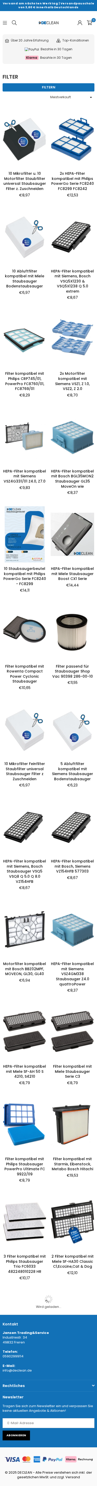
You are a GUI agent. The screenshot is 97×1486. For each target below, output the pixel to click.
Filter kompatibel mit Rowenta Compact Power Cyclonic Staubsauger (24, 674)
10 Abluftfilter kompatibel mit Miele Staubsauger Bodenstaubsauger (24, 279)
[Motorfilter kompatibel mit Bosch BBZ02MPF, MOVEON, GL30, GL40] (24, 929)
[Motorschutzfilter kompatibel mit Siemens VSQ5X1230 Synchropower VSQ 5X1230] (72, 1417)
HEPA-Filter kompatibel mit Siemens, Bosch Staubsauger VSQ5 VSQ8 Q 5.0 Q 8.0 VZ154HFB (24, 871)
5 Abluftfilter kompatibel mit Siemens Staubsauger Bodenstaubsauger (72, 771)
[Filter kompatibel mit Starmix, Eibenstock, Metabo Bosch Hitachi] (72, 1125)
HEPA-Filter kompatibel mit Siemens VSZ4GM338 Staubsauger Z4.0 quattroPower (72, 973)
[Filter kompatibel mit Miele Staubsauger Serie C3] (72, 1032)
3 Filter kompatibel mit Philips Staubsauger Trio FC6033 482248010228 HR (25, 1264)
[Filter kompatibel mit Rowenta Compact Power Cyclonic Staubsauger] (24, 632)
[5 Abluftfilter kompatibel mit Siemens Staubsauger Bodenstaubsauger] (72, 729)
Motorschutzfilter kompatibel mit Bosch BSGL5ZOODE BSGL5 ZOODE (24, 1459)
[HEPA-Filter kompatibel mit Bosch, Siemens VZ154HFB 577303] (72, 827)
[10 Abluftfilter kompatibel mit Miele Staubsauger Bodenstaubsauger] (24, 237)
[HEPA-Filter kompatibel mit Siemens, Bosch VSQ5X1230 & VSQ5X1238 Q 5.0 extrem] (72, 237)
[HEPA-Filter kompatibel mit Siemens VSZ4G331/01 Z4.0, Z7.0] (24, 437)
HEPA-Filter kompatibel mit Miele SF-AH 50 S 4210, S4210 (24, 1071)
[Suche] (14, 22)
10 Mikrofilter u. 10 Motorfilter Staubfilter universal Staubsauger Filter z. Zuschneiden (24, 181)
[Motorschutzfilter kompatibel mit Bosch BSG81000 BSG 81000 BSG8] (24, 1319)
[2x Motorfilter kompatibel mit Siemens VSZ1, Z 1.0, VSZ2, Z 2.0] (72, 339)
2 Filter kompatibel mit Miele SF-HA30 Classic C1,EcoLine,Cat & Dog (72, 1261)
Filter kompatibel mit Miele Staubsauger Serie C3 (72, 1071)
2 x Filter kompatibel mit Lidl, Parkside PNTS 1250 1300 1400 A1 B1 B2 (72, 1359)
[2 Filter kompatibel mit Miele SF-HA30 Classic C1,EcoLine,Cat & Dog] (72, 1222)
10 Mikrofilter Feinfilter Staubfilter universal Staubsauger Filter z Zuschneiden (24, 771)
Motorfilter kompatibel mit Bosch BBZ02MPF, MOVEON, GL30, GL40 (24, 968)
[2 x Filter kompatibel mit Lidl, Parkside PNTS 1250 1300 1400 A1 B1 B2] (72, 1319)
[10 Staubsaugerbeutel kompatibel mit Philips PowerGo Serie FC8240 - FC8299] (24, 534)
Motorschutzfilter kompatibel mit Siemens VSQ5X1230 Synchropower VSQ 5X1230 (72, 1461)
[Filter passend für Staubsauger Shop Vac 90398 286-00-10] (72, 632)
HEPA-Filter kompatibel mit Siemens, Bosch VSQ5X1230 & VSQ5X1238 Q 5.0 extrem (72, 281)
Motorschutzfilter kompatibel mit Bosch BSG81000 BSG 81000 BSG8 (24, 1361)
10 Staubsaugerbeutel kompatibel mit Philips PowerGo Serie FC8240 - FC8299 (24, 576)
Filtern (48, 87)
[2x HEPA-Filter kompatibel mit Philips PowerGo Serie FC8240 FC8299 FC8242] (72, 139)
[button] (89, 22)
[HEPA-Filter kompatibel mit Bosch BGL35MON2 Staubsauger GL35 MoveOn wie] (72, 437)
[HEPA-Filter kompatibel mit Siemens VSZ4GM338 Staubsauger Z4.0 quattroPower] (72, 929)
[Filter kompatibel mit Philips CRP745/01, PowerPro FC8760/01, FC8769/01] (24, 339)
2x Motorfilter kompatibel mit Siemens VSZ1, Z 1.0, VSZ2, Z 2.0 (72, 381)
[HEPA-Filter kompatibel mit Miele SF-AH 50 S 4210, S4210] (24, 1032)
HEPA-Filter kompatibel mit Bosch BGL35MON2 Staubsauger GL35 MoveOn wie (72, 479)
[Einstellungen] (80, 22)
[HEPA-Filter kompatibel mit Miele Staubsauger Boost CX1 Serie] (72, 534)
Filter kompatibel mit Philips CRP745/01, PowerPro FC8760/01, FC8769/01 (24, 381)
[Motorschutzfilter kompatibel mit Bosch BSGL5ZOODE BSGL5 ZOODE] (24, 1417)
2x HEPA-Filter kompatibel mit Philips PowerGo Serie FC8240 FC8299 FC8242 (72, 181)
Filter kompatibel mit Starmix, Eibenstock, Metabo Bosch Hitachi (72, 1164)
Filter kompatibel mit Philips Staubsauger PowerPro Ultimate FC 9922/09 (24, 1166)
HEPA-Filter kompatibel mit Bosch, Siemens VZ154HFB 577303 (72, 866)
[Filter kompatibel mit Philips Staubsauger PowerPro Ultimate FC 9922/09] (24, 1125)
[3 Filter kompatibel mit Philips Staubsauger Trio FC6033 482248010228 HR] (24, 1222)
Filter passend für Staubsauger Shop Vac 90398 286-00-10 (72, 671)
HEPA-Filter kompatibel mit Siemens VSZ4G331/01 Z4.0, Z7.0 (24, 476)
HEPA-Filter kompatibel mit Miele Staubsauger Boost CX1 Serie (72, 573)
